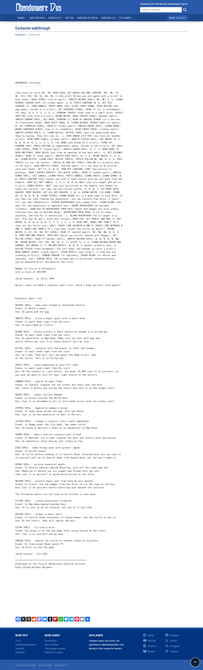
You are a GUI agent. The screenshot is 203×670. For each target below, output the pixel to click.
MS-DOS (70, 18)
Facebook (174, 635)
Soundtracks (51, 640)
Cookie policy (60, 665)
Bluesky (151, 651)
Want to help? (177, 18)
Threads (174, 651)
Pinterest (152, 646)
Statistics (20, 652)
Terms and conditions (25, 665)
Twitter (173, 640)
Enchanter (20, 34)
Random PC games (54, 652)
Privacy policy (45, 665)
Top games (125, 18)
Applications (37, 18)
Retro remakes (52, 644)
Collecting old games (25, 644)
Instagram (175, 646)
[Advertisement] (101, 60)
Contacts (19, 648)
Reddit (151, 635)
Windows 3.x (108, 18)
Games (20, 18)
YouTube (152, 640)
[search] (185, 10)
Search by (54, 18)
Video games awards (55, 648)
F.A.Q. (18, 640)
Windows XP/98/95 (87, 18)
